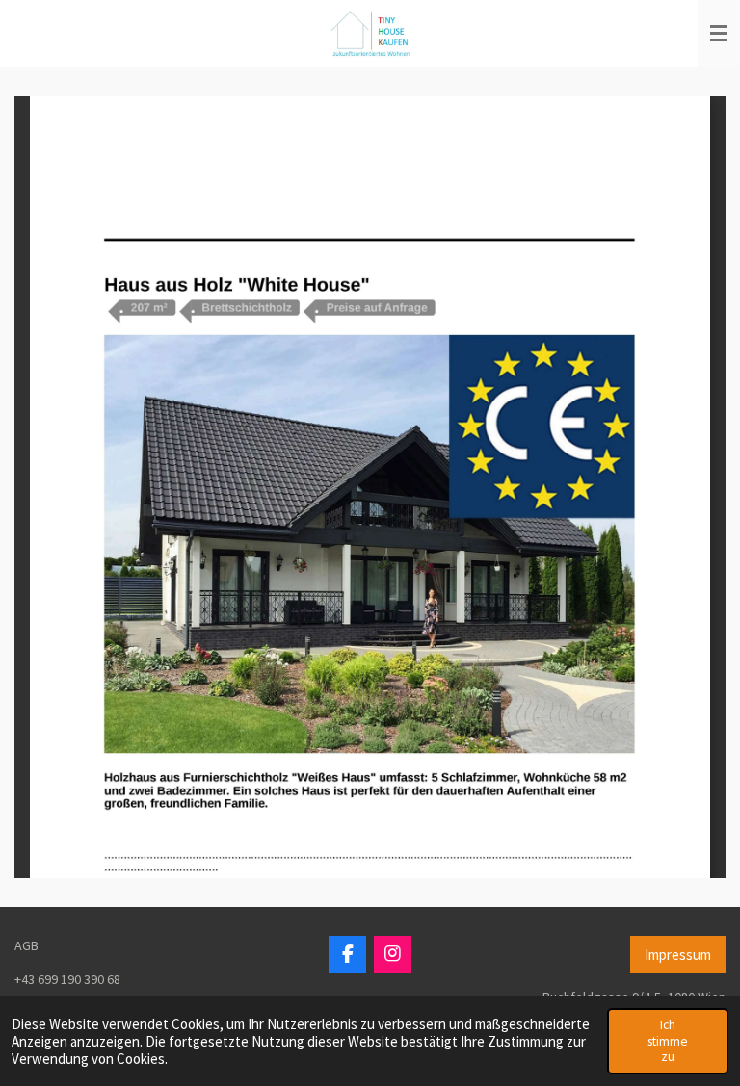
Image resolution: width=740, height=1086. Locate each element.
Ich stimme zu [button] (668, 1040)
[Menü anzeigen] (719, 33)
